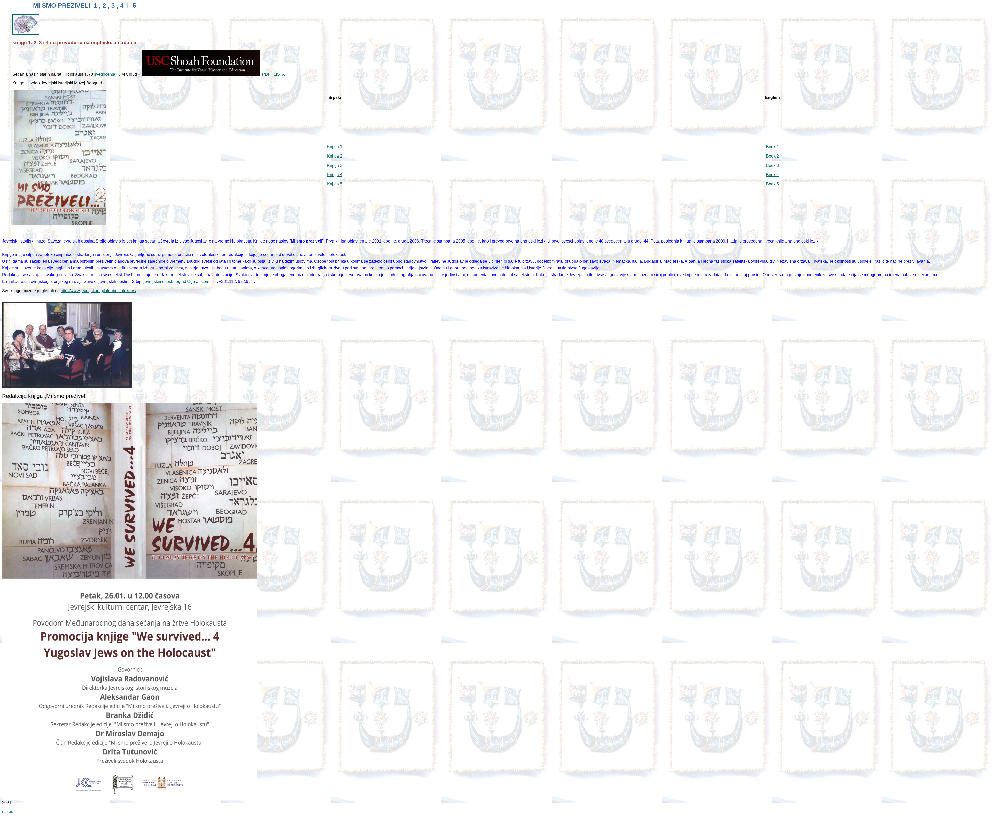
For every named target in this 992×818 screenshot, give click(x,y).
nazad (7, 811)
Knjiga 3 (334, 165)
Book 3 (772, 165)
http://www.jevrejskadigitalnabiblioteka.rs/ (98, 291)
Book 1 (772, 147)
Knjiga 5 (334, 184)
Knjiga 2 (334, 156)
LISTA (279, 74)
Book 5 (772, 184)
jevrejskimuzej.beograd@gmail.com (176, 281)
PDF (266, 74)
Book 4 (772, 175)
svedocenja (105, 74)
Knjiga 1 (334, 147)
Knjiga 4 (334, 175)
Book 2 (772, 156)
